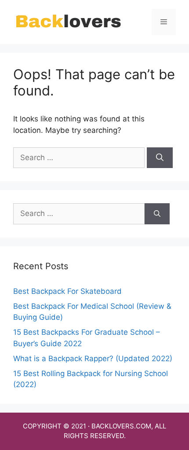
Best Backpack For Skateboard (67, 291)
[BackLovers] (68, 21)
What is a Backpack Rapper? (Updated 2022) (92, 358)
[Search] (160, 157)
